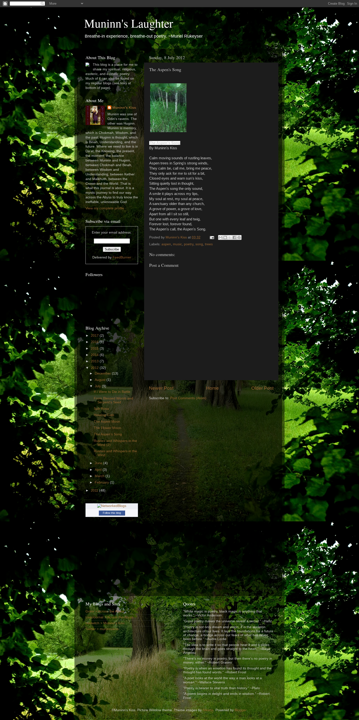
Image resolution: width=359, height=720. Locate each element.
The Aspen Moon (107, 421)
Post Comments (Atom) (188, 398)
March (100, 476)
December (103, 373)
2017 (95, 335)
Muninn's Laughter (128, 23)
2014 (95, 355)
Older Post (262, 388)
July (98, 386)
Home (212, 388)
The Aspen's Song (108, 434)
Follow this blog (112, 512)
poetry (188, 244)
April (99, 470)
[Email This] (220, 237)
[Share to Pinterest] (239, 237)
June (99, 463)
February (102, 482)
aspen (166, 244)
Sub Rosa (101, 408)
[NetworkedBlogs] (111, 506)
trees (209, 244)
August (100, 380)
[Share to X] (229, 237)
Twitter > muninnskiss (102, 629)
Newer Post (161, 388)
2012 (95, 368)
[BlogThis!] (225, 237)
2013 (95, 361)
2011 (95, 490)
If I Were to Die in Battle (112, 392)
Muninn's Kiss (124, 107)
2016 (95, 342)
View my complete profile (104, 208)
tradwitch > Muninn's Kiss (105, 623)
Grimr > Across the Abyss (104, 611)
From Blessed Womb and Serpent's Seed (113, 400)
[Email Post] (211, 237)
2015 (95, 348)
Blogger (240, 710)
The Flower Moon (107, 428)
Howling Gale (104, 415)
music (177, 244)
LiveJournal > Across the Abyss (109, 617)
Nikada (208, 710)
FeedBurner (122, 257)
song (199, 244)
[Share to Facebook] (234, 237)
